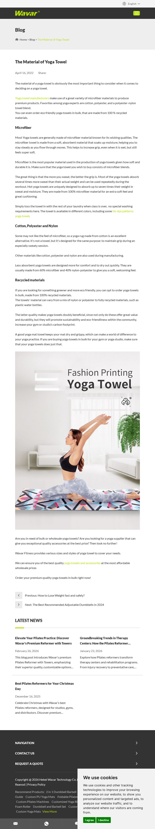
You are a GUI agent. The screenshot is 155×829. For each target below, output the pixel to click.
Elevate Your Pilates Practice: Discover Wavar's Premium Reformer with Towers (43, 640)
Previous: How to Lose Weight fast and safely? (54, 595)
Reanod (20, 784)
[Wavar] (27, 13)
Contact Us (24, 753)
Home (23, 39)
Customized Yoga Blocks (68, 801)
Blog (32, 39)
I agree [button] (89, 820)
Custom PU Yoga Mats (41, 796)
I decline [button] (103, 820)
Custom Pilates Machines (33, 801)
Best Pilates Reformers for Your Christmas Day (44, 686)
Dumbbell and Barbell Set (50, 806)
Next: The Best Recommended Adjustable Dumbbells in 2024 (64, 604)
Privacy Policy (36, 784)
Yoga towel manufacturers (32, 98)
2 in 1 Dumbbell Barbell (61, 792)
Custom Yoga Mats (28, 811)
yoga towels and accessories (82, 563)
